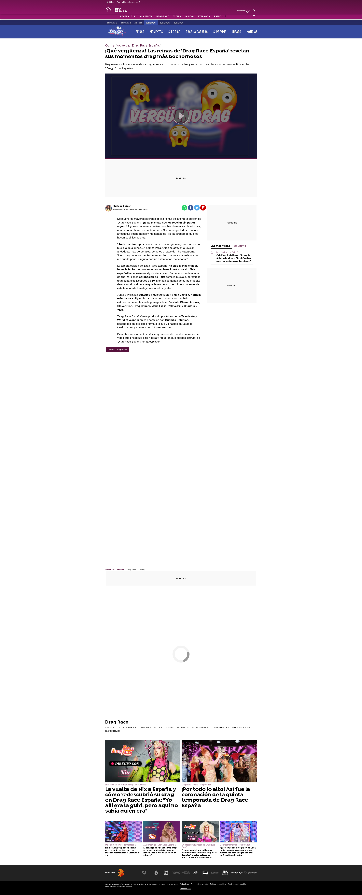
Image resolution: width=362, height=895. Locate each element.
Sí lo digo (174, 32)
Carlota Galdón (122, 206)
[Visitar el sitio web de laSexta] (156, 873)
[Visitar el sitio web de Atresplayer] (239, 873)
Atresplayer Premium (114, 570)
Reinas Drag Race (117, 349)
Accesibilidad (185, 889)
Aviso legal (184, 884)
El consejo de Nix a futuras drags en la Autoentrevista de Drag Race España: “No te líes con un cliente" (160, 852)
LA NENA (189, 16)
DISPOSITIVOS (112, 731)
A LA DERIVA (145, 16)
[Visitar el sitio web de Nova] (176, 873)
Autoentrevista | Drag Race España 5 (159, 845)
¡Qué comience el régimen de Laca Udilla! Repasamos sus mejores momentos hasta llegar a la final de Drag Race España (238, 852)
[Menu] (254, 16)
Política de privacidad (199, 884)
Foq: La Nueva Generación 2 (128, 2)
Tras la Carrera (197, 32)
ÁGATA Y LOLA (127, 16)
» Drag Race (130, 570)
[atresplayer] (241, 11)
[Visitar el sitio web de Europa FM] (215, 873)
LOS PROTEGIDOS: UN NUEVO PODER (230, 727)
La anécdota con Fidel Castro (229, 252)
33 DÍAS (177, 16)
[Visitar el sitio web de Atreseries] (195, 873)
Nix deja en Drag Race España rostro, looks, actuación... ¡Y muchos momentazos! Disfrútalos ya (123, 852)
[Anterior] (106, 2)
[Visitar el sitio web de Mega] (186, 873)
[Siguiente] (255, 2)
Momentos (156, 32)
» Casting (141, 570)
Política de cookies (218, 884)
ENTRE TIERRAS (200, 727)
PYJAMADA (204, 16)
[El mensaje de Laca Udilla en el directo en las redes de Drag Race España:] (200, 832)
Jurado (236, 32)
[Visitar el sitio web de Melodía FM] (225, 873)
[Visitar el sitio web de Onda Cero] (205, 873)
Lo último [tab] (240, 246)
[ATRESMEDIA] (114, 872)
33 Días (112, 2)
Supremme (219, 32)
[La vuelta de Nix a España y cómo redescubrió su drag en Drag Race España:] (142, 761)
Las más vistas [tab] (220, 246)
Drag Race (116, 722)
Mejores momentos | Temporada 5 (120, 845)
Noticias (252, 32)
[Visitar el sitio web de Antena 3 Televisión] (146, 873)
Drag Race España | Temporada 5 (196, 785)
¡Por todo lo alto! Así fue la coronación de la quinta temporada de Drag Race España (216, 798)
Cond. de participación (237, 884)
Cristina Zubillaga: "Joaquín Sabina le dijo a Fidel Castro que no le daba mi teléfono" (233, 258)
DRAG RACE (162, 16)
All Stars (138, 23)
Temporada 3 (151, 23)
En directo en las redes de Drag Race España (125, 785)
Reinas (140, 32)
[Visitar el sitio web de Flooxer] (252, 873)
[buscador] (254, 11)
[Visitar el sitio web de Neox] (166, 873)
